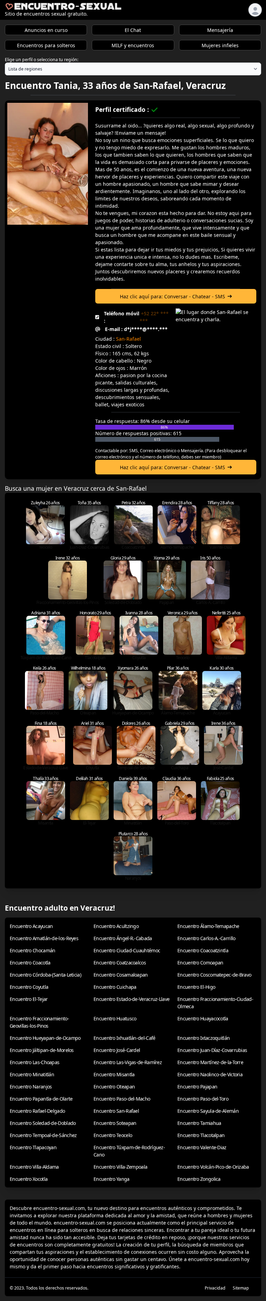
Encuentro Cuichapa (115, 987)
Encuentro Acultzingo (116, 926)
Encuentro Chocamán (32, 950)
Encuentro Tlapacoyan (33, 1147)
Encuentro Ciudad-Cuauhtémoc (127, 950)
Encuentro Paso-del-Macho (122, 1098)
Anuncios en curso (46, 30)
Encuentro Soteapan (115, 1123)
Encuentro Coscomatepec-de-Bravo (214, 974)
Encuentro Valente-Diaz (202, 1147)
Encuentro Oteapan (114, 1086)
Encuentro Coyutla (29, 987)
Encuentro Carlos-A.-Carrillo (206, 938)
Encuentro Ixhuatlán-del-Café (124, 1038)
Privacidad (215, 1288)
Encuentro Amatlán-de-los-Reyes (44, 938)
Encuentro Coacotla (30, 962)
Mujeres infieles (220, 45)
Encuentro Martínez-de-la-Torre (210, 1062)
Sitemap (241, 1288)
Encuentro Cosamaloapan (121, 974)
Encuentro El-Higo (196, 987)
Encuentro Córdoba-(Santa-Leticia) (45, 974)
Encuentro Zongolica (199, 1179)
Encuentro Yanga (112, 1179)
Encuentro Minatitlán (32, 1074)
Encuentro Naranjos (31, 1086)
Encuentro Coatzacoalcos (120, 962)
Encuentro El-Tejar (28, 999)
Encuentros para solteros (46, 45)
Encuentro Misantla (114, 1074)
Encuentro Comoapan (200, 962)
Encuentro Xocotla (28, 1179)
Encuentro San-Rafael (116, 1111)
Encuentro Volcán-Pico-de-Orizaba (213, 1166)
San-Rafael (128, 338)
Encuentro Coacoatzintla (202, 950)
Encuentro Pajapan (197, 1086)
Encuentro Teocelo (113, 1135)
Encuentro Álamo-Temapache (208, 926)
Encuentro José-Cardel (117, 1050)
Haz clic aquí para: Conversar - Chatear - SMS (172, 296)
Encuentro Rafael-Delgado (37, 1111)
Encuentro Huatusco (115, 1018)
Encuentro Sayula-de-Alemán (208, 1111)
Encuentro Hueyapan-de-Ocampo (45, 1038)
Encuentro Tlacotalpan (200, 1135)
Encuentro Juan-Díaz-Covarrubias (212, 1050)
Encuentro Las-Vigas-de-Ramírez (128, 1062)
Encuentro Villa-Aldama (34, 1166)
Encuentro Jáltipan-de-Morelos (42, 1050)
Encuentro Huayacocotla (202, 1018)
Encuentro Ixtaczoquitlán (203, 1038)
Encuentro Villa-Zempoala (120, 1166)
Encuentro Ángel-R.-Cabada (123, 938)
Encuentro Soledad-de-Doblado (43, 1123)
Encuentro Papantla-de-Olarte (41, 1098)
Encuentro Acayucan (31, 926)
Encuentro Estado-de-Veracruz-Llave (131, 999)
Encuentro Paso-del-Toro (202, 1098)
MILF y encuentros (133, 45)
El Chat (133, 30)
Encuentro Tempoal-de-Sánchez (43, 1135)
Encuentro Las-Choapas (34, 1062)
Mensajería (220, 30)
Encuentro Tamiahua (199, 1123)
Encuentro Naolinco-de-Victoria (209, 1074)
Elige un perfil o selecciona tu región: (41, 60)
